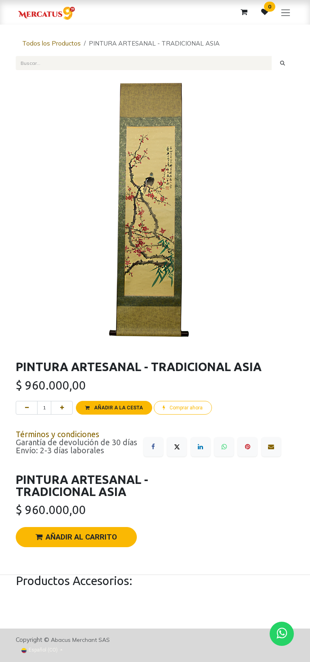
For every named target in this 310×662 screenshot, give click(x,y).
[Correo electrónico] (271, 447)
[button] (114, 408)
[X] (176, 447)
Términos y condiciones (57, 434)
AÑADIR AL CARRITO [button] (81, 537)
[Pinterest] (247, 447)
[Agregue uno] (62, 408)
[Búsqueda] (282, 63)
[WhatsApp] (224, 447)
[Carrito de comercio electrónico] (244, 12)
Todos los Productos (51, 43)
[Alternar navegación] (285, 12)
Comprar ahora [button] (185, 408)
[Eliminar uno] (27, 408)
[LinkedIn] (200, 447)
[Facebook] (153, 447)
